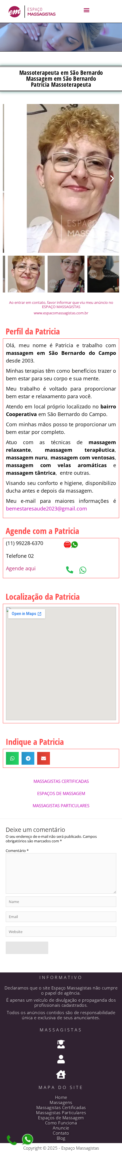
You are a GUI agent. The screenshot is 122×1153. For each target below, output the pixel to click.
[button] (86, 10)
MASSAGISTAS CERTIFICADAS (61, 781)
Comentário (17, 850)
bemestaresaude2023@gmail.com (46, 508)
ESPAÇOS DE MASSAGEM (61, 793)
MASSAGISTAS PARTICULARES (61, 805)
